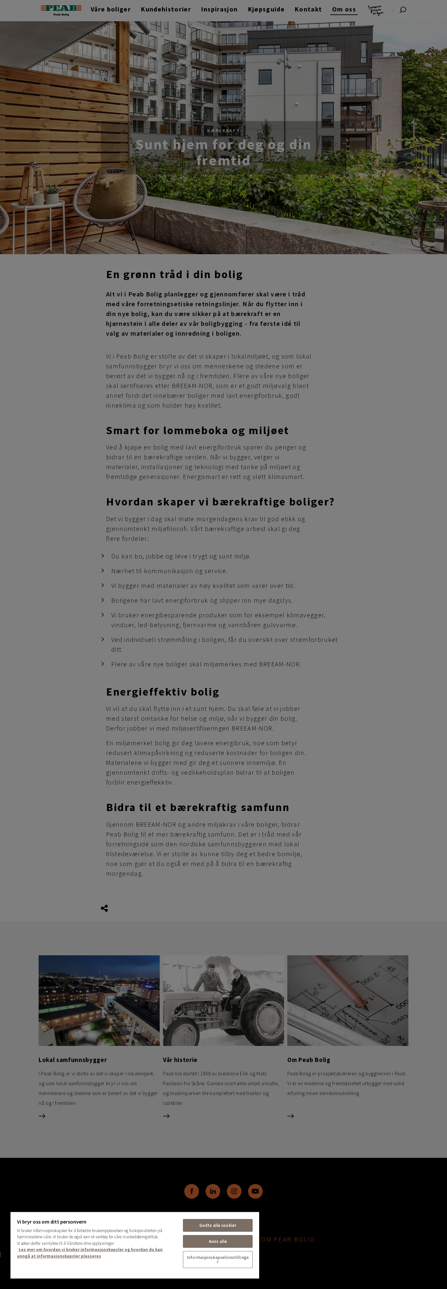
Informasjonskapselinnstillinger (218, 1259)
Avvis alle (218, 1241)
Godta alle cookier (217, 1225)
